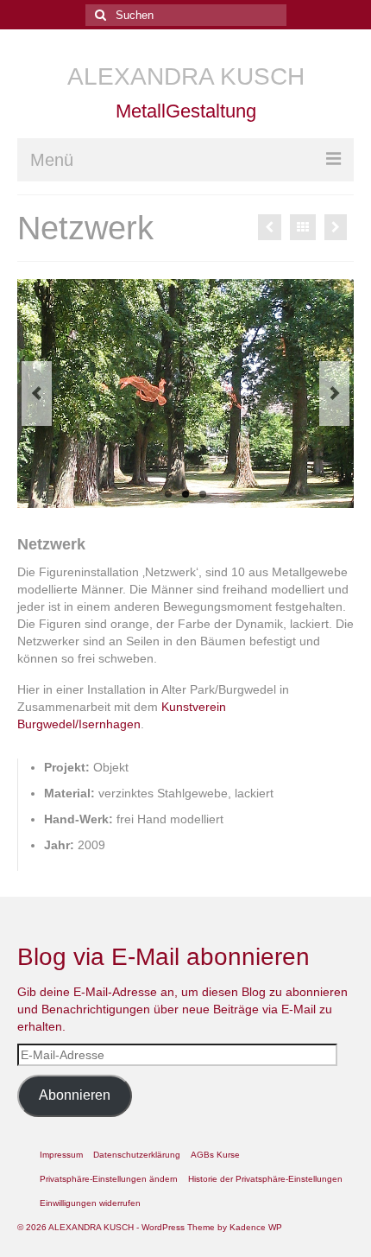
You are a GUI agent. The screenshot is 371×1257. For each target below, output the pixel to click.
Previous (37, 393)
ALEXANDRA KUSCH (186, 76)
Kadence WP (256, 1227)
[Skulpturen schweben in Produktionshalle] (335, 227)
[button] (109, 1179)
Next (334, 393)
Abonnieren (74, 1095)
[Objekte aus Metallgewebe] (269, 227)
